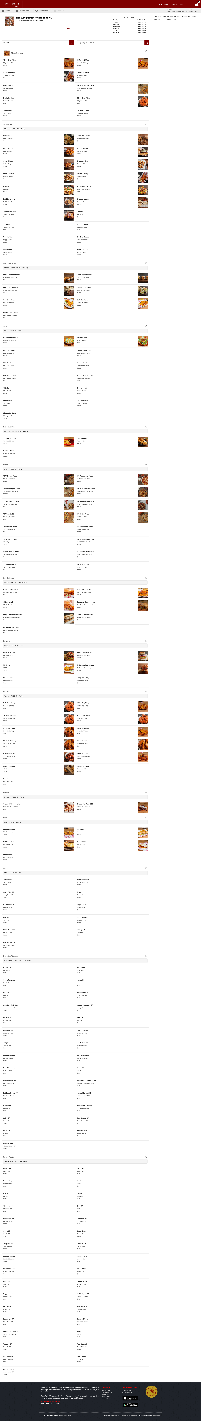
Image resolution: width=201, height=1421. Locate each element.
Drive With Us (107, 1392)
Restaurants (106, 1390)
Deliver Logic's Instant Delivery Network (124, 1415)
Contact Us (106, 1397)
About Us (105, 1395)
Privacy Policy (63, 1415)
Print (71, 28)
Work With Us (107, 1399)
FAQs (69, 1415)
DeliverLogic (156, 1415)
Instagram (128, 1392)
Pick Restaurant (23, 11)
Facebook (127, 1390)
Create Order (42, 11)
